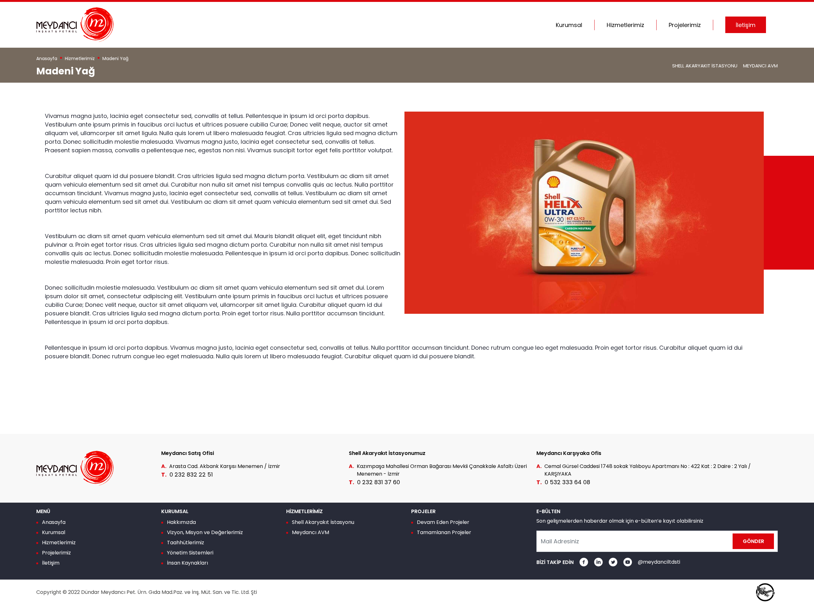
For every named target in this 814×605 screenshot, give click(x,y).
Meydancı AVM (760, 65)
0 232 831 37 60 (378, 482)
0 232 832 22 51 (191, 474)
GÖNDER (753, 541)
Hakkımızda (181, 522)
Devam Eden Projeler (443, 522)
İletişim (50, 563)
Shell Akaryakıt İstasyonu (704, 65)
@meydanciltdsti (659, 562)
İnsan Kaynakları (187, 563)
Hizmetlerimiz (80, 58)
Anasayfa (46, 58)
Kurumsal (53, 532)
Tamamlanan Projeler (444, 532)
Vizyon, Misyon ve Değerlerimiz (205, 532)
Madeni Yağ (115, 58)
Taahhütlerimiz (185, 542)
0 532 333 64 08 (567, 482)
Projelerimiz (56, 552)
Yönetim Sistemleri (190, 552)
